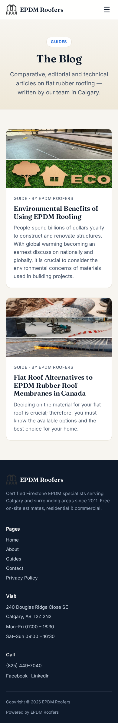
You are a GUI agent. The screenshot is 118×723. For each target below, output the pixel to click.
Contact (14, 568)
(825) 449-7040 (24, 665)
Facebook (17, 676)
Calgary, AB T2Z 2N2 (28, 616)
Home (12, 540)
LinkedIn (40, 676)
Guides (13, 559)
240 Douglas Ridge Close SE (37, 607)
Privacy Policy (22, 578)
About (12, 549)
